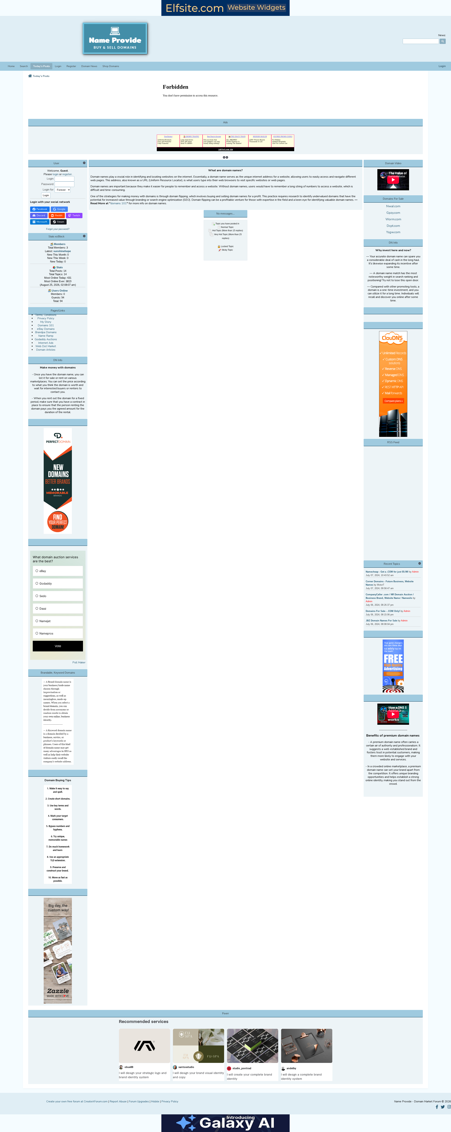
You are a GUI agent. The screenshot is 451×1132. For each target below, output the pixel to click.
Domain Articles (45, 350)
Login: (50, 178)
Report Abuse (118, 1101)
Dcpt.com (393, 226)
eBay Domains (46, 329)
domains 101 (118, 203)
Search (24, 66)
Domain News (89, 66)
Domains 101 (46, 325)
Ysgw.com (393, 232)
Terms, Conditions (45, 315)
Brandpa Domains (46, 332)
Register (71, 66)
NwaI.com (393, 206)
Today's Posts (41, 66)
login (55, 174)
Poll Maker (78, 662)
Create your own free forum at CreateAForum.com (76, 1101)
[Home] (30, 76)
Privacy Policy (45, 318)
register (67, 174)
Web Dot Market (45, 346)
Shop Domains (111, 66)
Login (442, 66)
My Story (45, 322)
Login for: (48, 189)
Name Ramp (45, 336)
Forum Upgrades (139, 1101)
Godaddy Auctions (46, 339)
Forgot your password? (57, 229)
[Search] (443, 41)
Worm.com (393, 219)
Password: (47, 184)
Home (11, 66)
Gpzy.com (393, 213)
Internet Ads (45, 343)
